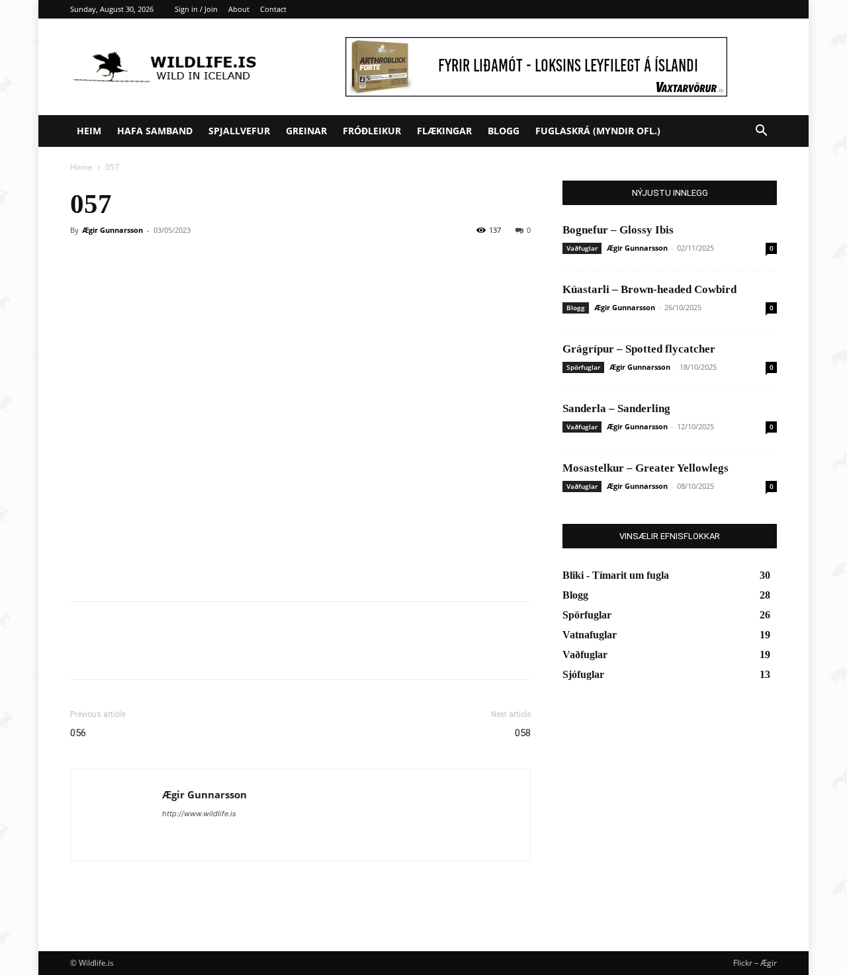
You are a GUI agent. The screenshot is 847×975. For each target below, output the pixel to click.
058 (523, 733)
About (238, 9)
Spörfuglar (583, 367)
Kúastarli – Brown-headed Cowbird (649, 289)
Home (81, 167)
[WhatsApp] (174, 652)
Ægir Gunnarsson (112, 230)
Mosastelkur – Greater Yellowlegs (645, 468)
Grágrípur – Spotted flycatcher (638, 349)
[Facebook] (83, 652)
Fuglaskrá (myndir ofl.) (597, 130)
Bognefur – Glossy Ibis (618, 230)
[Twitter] (114, 652)
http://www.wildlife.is (199, 813)
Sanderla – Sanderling (616, 408)
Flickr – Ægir (755, 962)
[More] (206, 652)
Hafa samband (155, 130)
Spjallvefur (239, 130)
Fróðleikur (372, 130)
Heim (89, 130)
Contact (273, 9)
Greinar (306, 130)
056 (78, 733)
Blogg (503, 130)
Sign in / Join (196, 9)
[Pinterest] (144, 652)
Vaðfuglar (582, 248)
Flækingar (444, 130)
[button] (761, 132)
